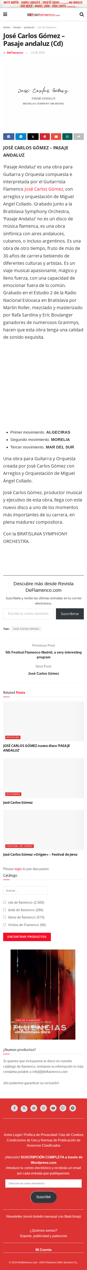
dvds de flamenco (25, 910)
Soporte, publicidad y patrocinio (43, 1236)
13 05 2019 (38, 52)
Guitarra (13, 794)
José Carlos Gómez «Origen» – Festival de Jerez (40, 854)
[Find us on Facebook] (14, 1108)
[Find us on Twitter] (24, 1108)
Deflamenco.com (27, 1262)
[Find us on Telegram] (72, 1108)
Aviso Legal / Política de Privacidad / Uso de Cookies (43, 1135)
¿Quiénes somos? (43, 1230)
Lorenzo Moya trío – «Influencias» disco (33, 1029)
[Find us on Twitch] (63, 1108)
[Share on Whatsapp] (67, 136)
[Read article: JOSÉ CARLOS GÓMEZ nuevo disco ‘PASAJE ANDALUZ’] (43, 721)
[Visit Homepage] (43, 14)
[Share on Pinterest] (45, 136)
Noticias (13, 737)
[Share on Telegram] (21, 136)
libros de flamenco (26, 917)
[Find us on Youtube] (53, 1108)
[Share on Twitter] (33, 136)
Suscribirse (70, 613)
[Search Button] (82, 14)
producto (29, 27)
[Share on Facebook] (8, 136)
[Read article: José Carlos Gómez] (43, 778)
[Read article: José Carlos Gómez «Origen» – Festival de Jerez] (43, 830)
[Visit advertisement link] (43, 4)
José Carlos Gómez (43, 189)
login (18, 869)
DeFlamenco (15, 52)
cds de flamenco (47, 27)
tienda (17, 27)
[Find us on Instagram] (43, 1108)
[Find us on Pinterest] (33, 1108)
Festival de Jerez (20, 846)
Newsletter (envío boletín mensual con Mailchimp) (43, 1216)
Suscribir (43, 1197)
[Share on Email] (56, 136)
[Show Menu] (5, 14)
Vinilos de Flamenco (27, 925)
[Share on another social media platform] (78, 136)
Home (6, 27)
